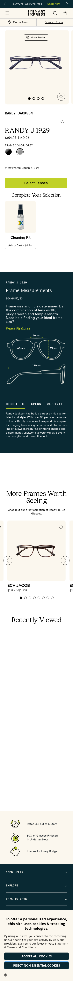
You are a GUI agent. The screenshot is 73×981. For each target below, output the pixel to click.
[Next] (67, 4)
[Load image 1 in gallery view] (29, 98)
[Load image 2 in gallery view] (34, 98)
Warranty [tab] (54, 404)
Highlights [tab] (15, 404)
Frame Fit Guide (18, 329)
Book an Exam (54, 22)
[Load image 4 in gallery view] (42, 98)
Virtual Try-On (38, 37)
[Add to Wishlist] (62, 121)
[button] (7, 13)
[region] (36, 3)
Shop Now (53, 3)
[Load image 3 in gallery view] (38, 98)
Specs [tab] (36, 404)
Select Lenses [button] (36, 183)
